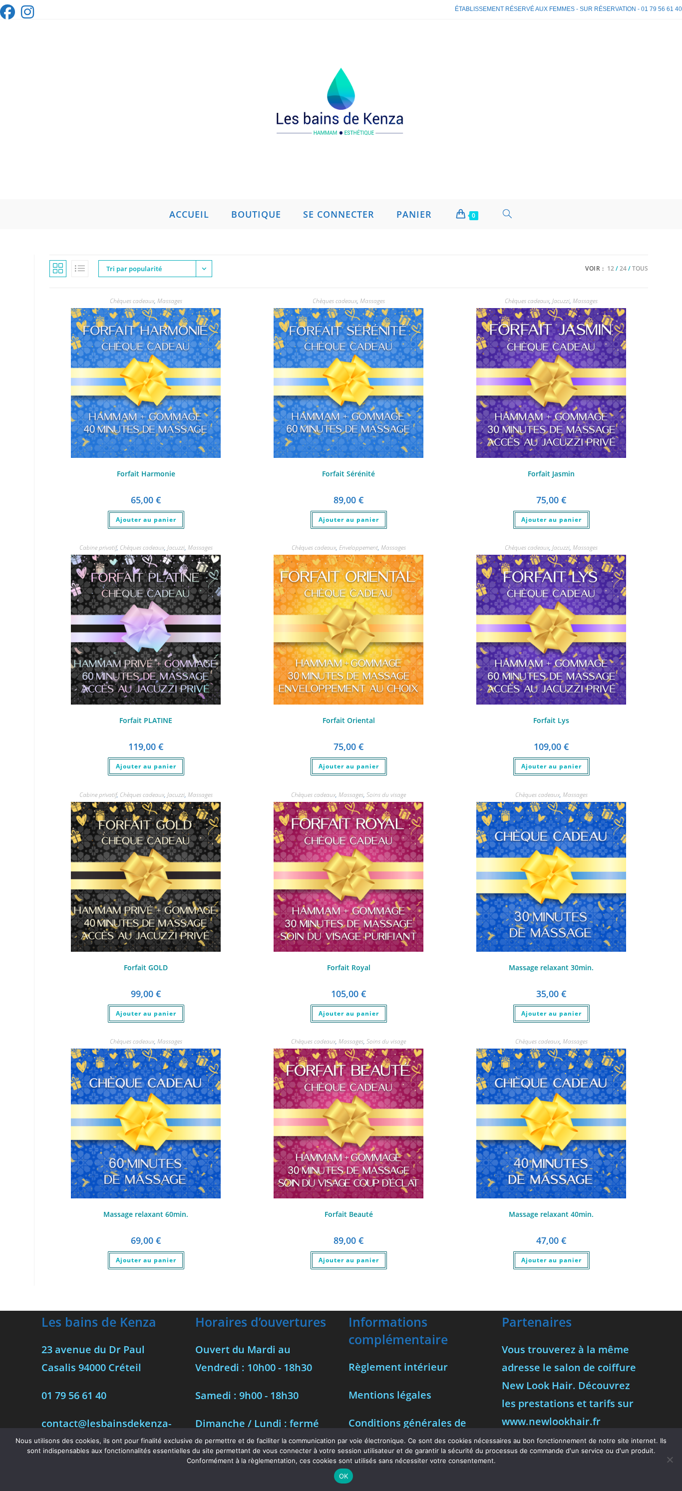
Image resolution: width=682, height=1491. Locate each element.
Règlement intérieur (398, 1367)
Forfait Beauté (349, 1214)
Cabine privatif (98, 547)
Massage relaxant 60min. (145, 1214)
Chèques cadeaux (132, 301)
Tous (640, 268)
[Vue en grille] (57, 268)
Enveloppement (358, 547)
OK (343, 1476)
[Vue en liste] (79, 268)
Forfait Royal (348, 967)
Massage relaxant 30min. (551, 967)
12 (610, 268)
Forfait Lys (551, 720)
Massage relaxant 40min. (551, 1214)
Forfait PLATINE (145, 720)
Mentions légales (389, 1395)
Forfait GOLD (146, 967)
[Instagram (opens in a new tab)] (27, 11)
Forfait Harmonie (146, 473)
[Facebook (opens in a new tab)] (9, 11)
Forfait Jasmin (551, 473)
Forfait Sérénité (348, 473)
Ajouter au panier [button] (146, 519)
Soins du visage (386, 794)
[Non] (670, 1460)
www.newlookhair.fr (551, 1421)
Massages (169, 301)
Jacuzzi (561, 301)
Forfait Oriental (349, 720)
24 (623, 268)
